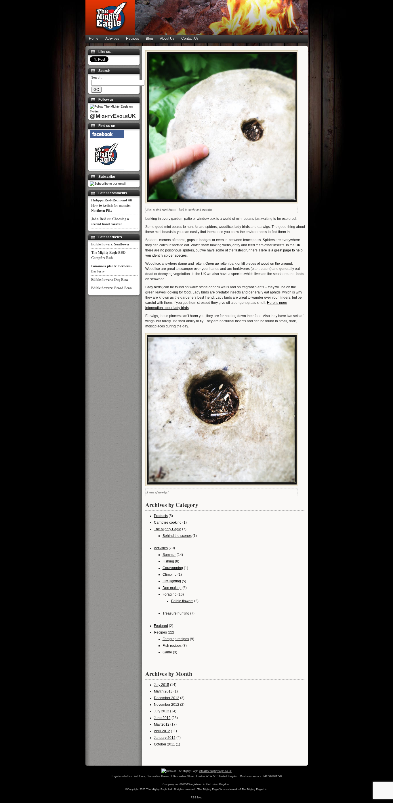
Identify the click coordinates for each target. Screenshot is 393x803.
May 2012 (161, 724)
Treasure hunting (176, 613)
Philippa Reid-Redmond (109, 200)
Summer (169, 555)
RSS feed (196, 797)
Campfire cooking (168, 522)
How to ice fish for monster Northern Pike (111, 208)
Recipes (132, 39)
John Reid (98, 218)
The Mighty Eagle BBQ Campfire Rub (108, 255)
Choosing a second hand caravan (110, 221)
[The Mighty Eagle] (107, 168)
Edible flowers (182, 601)
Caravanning (173, 568)
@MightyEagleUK (113, 116)
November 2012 (166, 705)
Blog (149, 39)
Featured (161, 626)
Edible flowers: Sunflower (110, 244)
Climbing (170, 575)
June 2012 (162, 718)
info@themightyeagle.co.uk (215, 771)
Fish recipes (172, 646)
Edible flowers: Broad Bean (111, 287)
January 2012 (164, 738)
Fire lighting (172, 581)
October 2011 (164, 744)
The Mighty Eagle (167, 529)
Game (167, 652)
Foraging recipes (176, 639)
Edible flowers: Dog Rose (109, 279)
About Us (167, 39)
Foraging (170, 594)
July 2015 (161, 685)
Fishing (168, 561)
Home (93, 39)
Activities (112, 39)
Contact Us (190, 39)
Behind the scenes (177, 536)
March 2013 (163, 691)
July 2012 (161, 711)
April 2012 (162, 731)
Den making (172, 588)
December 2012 (166, 698)
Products (161, 516)
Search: (96, 77)
